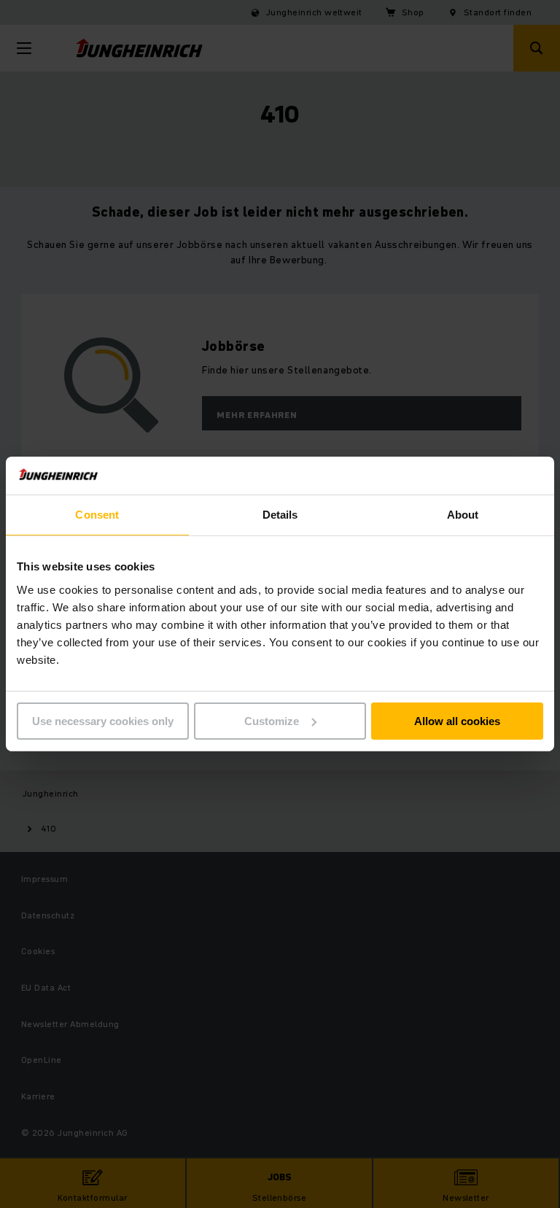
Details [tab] (280, 514)
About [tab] (463, 514)
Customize (271, 721)
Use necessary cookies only (103, 721)
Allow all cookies (457, 721)
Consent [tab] (97, 514)
